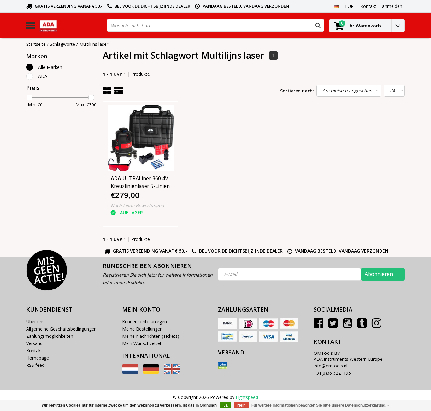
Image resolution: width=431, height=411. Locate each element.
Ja (225, 405)
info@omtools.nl (330, 366)
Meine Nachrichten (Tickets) (150, 336)
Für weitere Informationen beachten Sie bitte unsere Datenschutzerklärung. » (320, 405)
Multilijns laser (93, 44)
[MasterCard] (289, 323)
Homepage (37, 358)
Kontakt (34, 351)
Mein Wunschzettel (141, 343)
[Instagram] (376, 325)
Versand (34, 343)
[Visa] (268, 336)
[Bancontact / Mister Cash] (227, 336)
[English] (172, 372)
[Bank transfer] (227, 323)
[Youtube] (347, 325)
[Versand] (222, 365)
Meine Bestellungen (142, 329)
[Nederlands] (130, 372)
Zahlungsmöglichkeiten (49, 336)
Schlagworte (62, 44)
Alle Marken (50, 67)
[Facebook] (318, 325)
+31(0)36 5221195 (332, 373)
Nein (241, 405)
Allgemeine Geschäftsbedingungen (61, 329)
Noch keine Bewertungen (137, 205)
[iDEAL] (248, 323)
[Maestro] (268, 323)
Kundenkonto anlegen (144, 322)
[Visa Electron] (289, 336)
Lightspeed (247, 397)
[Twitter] (333, 325)
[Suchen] (317, 25)
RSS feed (35, 365)
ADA (42, 76)
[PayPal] (248, 336)
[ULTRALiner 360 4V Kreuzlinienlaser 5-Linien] (141, 138)
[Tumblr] (362, 325)
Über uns (35, 322)
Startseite (36, 44)
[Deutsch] (336, 6)
